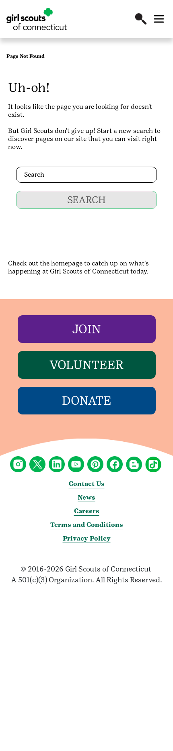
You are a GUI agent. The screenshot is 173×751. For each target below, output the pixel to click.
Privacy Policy (87, 538)
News (86, 497)
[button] (141, 19)
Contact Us (87, 484)
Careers (86, 511)
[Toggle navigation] (159, 19)
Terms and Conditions (86, 525)
